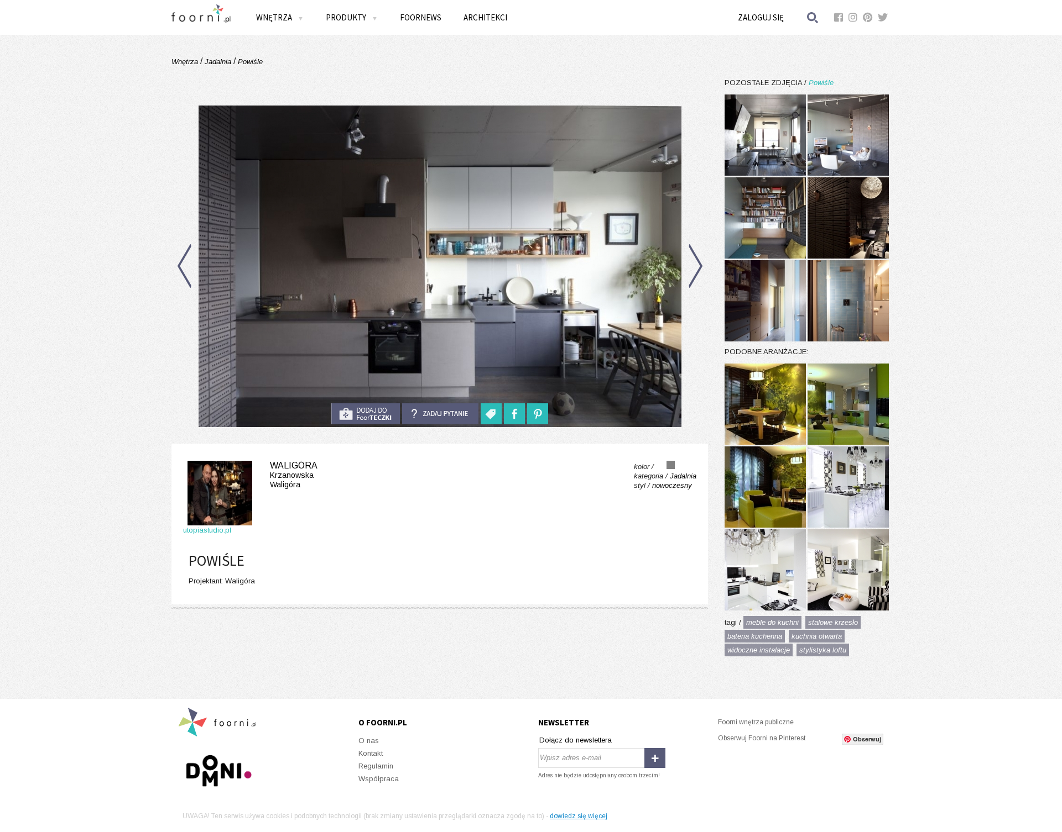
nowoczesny (672, 485)
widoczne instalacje (758, 650)
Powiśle (249, 61)
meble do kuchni (772, 622)
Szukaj (813, 17)
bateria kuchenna (754, 636)
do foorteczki (365, 413)
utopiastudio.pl (207, 530)
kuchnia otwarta (817, 636)
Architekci (485, 17)
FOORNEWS (420, 17)
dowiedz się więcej (578, 816)
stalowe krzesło (833, 622)
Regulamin (375, 766)
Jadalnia (217, 61)
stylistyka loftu (822, 650)
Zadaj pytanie (440, 413)
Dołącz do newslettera (575, 740)
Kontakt (370, 753)
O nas (368, 740)
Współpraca (378, 779)
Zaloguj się (761, 17)
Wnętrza (185, 61)
